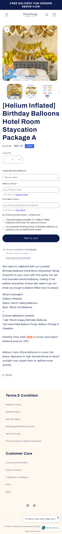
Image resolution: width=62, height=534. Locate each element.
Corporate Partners (17, 462)
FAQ (8, 484)
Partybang (17, 526)
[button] (6, 15)
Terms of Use (13, 434)
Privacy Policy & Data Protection (24, 441)
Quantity (6, 153)
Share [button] (8, 375)
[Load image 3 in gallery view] (47, 91)
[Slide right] (59, 92)
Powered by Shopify (32, 526)
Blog (8, 492)
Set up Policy (13, 419)
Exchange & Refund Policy (20, 426)
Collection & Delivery (17, 477)
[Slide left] (3, 92)
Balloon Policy (13, 404)
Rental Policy (13, 412)
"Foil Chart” (20, 210)
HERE (29, 337)
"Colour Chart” (21, 195)
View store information (18, 258)
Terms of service (32, 531)
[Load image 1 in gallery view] (14, 91)
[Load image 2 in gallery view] (31, 91)
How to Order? (14, 470)
